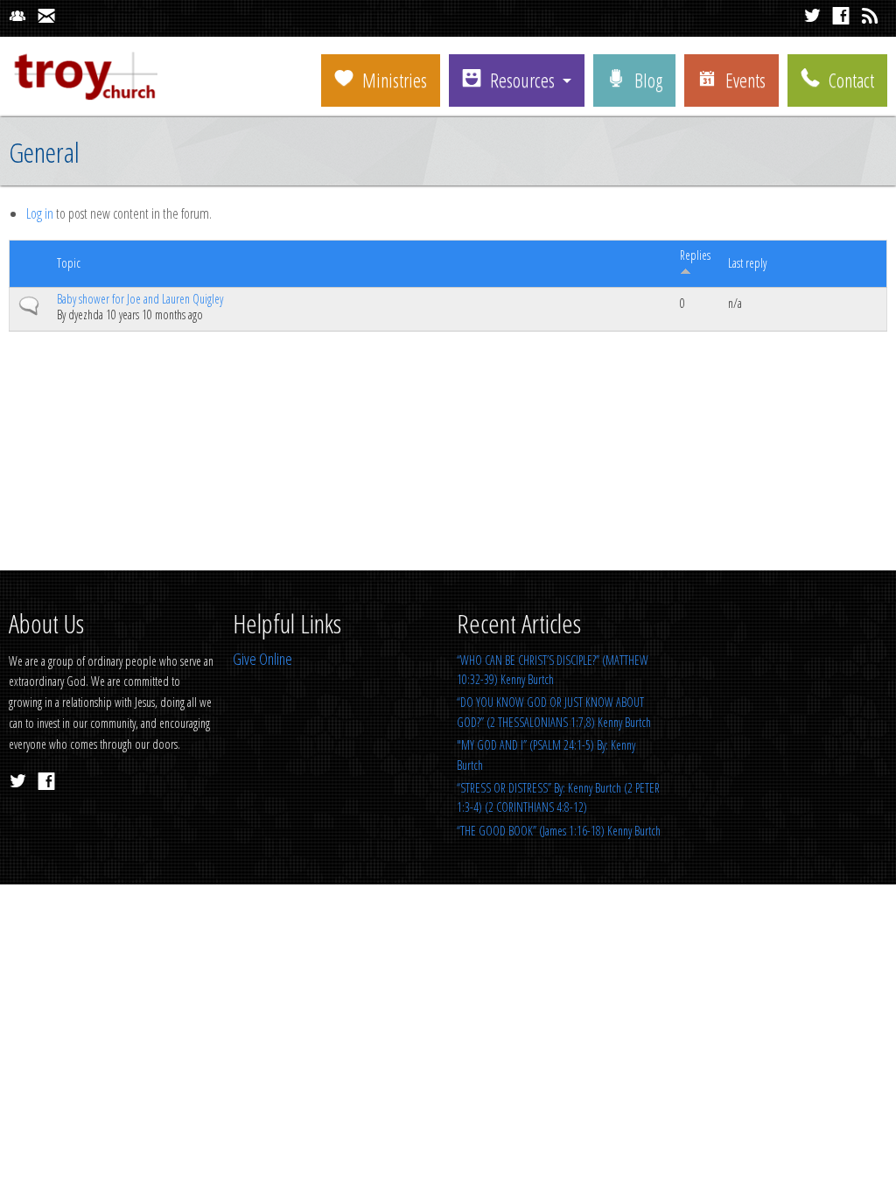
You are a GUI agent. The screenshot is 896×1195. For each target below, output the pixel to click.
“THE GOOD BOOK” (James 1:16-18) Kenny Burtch (559, 830)
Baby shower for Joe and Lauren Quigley (140, 298)
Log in (39, 213)
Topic (68, 263)
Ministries (394, 79)
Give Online (262, 658)
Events (745, 79)
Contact (851, 79)
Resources (522, 79)
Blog (648, 79)
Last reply (747, 263)
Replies (695, 255)
